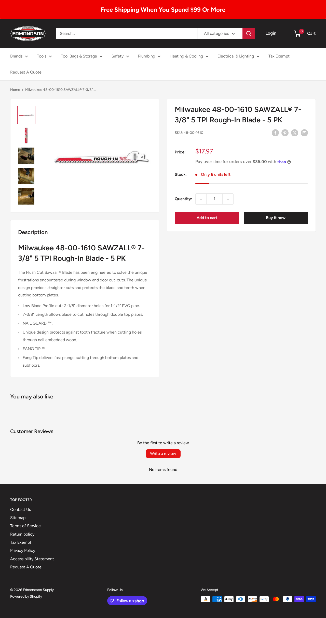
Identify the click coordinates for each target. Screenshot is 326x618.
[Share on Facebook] (275, 132)
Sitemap (17, 517)
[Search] (248, 33)
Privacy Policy (22, 550)
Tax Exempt (279, 56)
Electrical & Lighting (236, 56)
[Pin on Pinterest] (285, 132)
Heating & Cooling (186, 56)
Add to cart (207, 217)
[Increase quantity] (228, 199)
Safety (118, 56)
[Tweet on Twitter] (294, 132)
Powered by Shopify (26, 596)
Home (15, 90)
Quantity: (183, 199)
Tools (41, 56)
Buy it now (276, 217)
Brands (16, 56)
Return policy (22, 534)
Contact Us (20, 509)
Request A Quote (26, 72)
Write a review (163, 453)
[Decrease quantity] (201, 199)
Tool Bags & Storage (79, 56)
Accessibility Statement (32, 558)
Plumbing (146, 56)
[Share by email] (304, 132)
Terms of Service (25, 525)
